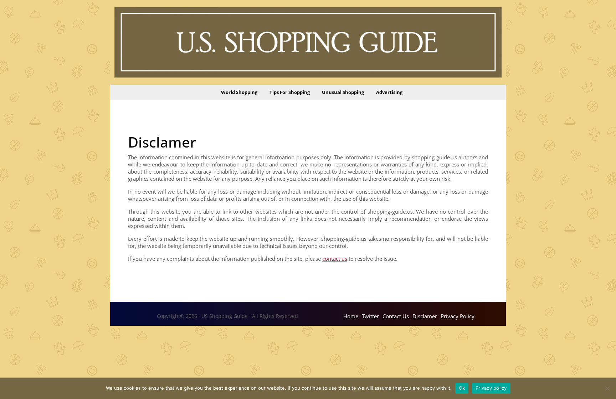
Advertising (389, 92)
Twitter (370, 316)
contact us (334, 258)
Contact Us (396, 316)
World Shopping (239, 92)
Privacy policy (491, 388)
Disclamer (424, 316)
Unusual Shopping (343, 92)
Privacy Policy (457, 316)
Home (350, 316)
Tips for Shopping (290, 92)
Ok (462, 388)
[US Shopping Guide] (308, 41)
